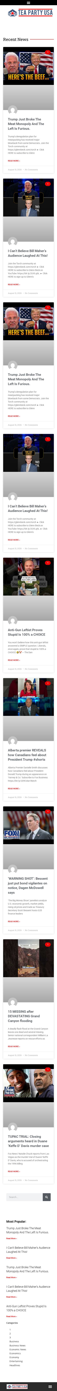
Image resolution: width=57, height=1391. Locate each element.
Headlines (15, 1365)
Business (14, 1341)
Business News (17, 1345)
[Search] (47, 1197)
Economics (15, 1353)
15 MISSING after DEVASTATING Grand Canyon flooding (24, 1016)
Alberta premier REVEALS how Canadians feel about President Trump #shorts (27, 754)
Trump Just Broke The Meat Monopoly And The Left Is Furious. (26, 123)
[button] (28, 2)
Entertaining (16, 1361)
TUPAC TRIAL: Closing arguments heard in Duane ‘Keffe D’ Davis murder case (28, 1141)
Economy (14, 1357)
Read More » (14, 161)
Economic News (18, 1349)
